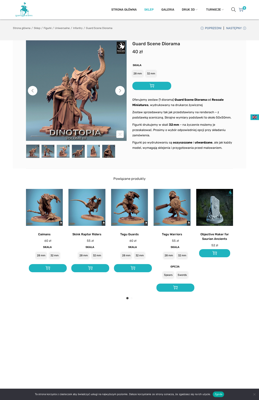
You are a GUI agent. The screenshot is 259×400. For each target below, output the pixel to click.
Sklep (37, 28)
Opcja (175, 266)
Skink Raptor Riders (86, 234)
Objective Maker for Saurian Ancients (214, 236)
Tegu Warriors (172, 234)
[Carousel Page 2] (131, 298)
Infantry (78, 28)
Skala (137, 65)
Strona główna (22, 28)
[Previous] (32, 90)
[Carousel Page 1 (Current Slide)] (127, 298)
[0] (241, 9)
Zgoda (218, 394)
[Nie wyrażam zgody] (254, 394)
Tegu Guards (129, 234)
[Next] (120, 90)
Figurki (48, 28)
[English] (254, 117)
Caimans (44, 234)
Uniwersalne (62, 28)
